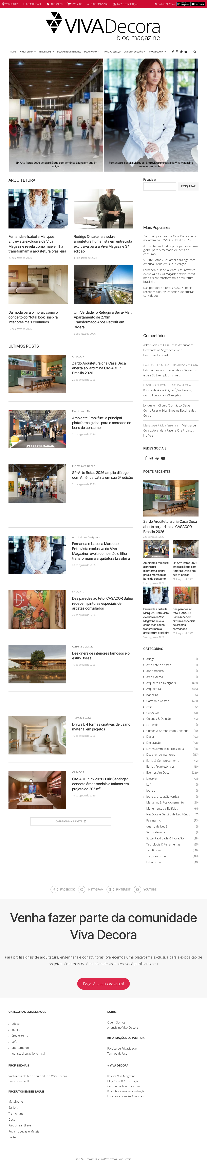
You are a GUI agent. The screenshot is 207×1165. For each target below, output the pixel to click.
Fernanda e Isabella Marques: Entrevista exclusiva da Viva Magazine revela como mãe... (123, 164)
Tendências (45, 51)
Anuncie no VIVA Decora (122, 1027)
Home (13, 51)
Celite (12, 1137)
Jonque (147, 405)
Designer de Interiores (69, 51)
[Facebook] (173, 52)
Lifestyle (172, 779)
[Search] (195, 52)
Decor (172, 737)
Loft (172, 784)
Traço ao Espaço (111, 51)
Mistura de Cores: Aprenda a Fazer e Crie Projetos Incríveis (169, 430)
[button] (16, 114)
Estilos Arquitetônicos (172, 766)
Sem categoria (172, 832)
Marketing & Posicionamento (172, 802)
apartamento (172, 671)
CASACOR (172, 713)
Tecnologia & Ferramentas (172, 844)
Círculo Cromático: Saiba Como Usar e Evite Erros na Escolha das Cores (169, 410)
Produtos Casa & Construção (126, 1091)
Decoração (90, 51)
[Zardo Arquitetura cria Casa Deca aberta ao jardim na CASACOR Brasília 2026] (37, 374)
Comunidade (34, 3)
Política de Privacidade (122, 1048)
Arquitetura (26, 51)
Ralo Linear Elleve (19, 1125)
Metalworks (15, 1101)
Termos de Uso (117, 1053)
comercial (172, 725)
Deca (11, 1119)
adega (172, 659)
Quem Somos (116, 1022)
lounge (172, 790)
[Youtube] (186, 52)
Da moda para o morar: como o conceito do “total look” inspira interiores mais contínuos (33, 317)
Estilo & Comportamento (172, 761)
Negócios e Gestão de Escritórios (172, 814)
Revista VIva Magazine (121, 1076)
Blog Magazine (99, 3)
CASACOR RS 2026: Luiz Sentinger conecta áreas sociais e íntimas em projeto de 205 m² (100, 784)
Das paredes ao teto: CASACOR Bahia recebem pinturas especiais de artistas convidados (102, 603)
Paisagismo (172, 820)
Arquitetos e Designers (172, 683)
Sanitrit (13, 1107)
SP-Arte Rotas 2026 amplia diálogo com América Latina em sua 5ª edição (169, 262)
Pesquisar (149, 179)
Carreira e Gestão (133, 51)
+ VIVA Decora (156, 51)
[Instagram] (177, 52)
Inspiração (56, 3)
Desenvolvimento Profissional (172, 749)
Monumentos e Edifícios (172, 808)
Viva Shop (77, 3)
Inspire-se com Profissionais (125, 1096)
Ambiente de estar (172, 665)
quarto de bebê (172, 826)
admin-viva (150, 345)
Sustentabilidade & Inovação (172, 838)
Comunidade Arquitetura (123, 1086)
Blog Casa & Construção (123, 1081)
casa (172, 707)
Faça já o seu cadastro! (103, 984)
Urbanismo (172, 862)
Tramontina (15, 1113)
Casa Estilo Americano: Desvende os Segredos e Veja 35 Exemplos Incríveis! (168, 350)
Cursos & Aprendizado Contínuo (172, 731)
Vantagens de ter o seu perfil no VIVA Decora (37, 1076)
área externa (172, 677)
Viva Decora (11, 3)
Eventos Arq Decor (172, 772)
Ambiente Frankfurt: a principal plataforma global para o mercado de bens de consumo (101, 423)
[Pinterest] (181, 52)
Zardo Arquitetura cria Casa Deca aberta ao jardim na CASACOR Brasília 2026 (99, 368)
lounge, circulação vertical (172, 796)
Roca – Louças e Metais (23, 1131)
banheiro (172, 695)
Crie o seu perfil (18, 1081)
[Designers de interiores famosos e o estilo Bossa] (37, 664)
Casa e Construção (127, 3)
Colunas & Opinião (172, 719)
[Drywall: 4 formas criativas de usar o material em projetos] (37, 735)
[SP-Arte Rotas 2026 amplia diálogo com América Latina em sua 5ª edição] (37, 483)
